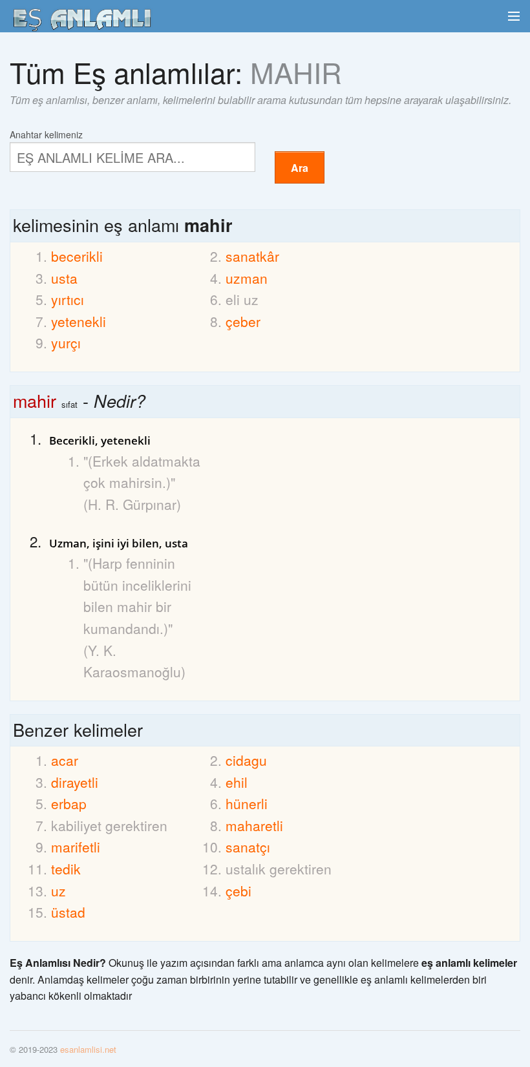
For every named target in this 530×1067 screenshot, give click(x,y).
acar (64, 760)
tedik (66, 868)
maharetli (254, 825)
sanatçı (248, 846)
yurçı (66, 342)
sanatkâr (252, 256)
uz (58, 890)
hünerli (247, 803)
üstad (68, 912)
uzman (247, 278)
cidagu (246, 760)
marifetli (75, 846)
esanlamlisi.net (88, 1049)
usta (64, 278)
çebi (238, 890)
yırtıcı (67, 299)
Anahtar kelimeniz (46, 133)
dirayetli (74, 782)
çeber (243, 321)
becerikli (77, 256)
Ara (299, 167)
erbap (69, 803)
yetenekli (78, 321)
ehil (237, 782)
